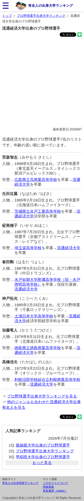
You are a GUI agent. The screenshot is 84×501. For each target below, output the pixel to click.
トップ (7, 15)
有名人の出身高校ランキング (20, 483)
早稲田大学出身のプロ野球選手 (43, 457)
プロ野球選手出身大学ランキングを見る (42, 396)
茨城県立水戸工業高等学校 (37, 211)
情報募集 (48, 486)
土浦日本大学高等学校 (33, 316)
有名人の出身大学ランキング (50, 5)
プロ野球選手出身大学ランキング (41, 15)
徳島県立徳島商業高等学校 (37, 348)
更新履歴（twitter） (55, 490)
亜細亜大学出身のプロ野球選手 (43, 445)
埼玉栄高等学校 (28, 248)
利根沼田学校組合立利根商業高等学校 (47, 379)
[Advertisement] (42, 83)
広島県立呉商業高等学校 (35, 180)
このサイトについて (55, 483)
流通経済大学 (68, 248)
